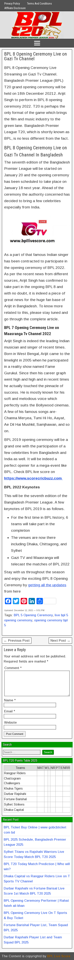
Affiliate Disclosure (15, 8)
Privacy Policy (12, 3)
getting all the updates (47, 585)
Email (9, 711)
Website (10, 722)
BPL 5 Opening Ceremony (33, 615)
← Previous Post (17, 640)
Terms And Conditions (39, 3)
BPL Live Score (58, 956)
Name (10, 700)
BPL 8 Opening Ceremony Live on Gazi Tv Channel (35, 56)
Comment (13, 668)
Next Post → (60, 640)
